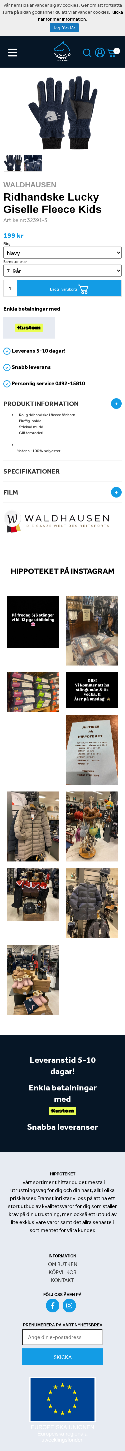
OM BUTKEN (62, 1264)
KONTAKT (62, 1280)
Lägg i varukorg (64, 289)
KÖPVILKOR (62, 1272)
